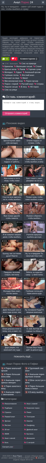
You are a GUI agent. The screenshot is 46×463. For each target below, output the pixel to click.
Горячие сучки (34, 69)
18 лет (7, 429)
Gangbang (30, 425)
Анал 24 (23, 2)
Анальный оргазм (32, 72)
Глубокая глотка (11, 75)
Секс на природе (28, 63)
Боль (6, 442)
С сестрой (30, 442)
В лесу (24, 87)
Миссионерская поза (13, 81)
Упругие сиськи (11, 87)
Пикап (28, 412)
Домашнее (30, 438)
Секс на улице (10, 90)
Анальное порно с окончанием (10, 393)
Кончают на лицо (11, 78)
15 (7, 59)
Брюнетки (8, 66)
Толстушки (30, 417)
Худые (19, 72)
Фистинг (7, 425)
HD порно (34, 87)
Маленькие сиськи (24, 66)
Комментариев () (28, 59)
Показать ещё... (23, 356)
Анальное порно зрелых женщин (10, 381)
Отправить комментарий (16, 113)
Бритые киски (10, 69)
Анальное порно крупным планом (34, 375)
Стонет (38, 66)
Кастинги (29, 434)
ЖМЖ (6, 434)
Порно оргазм (31, 81)
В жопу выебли (36, 392)
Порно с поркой (11, 84)
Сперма (40, 84)
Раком (22, 69)
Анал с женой (9, 438)
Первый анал (9, 417)
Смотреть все (7, 447)
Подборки (8, 408)
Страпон (7, 412)
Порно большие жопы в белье (34, 387)
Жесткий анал (27, 75)
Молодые (8, 72)
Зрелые (7, 421)
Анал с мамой (31, 404)
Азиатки (29, 421)
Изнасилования (10, 404)
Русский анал (27, 84)
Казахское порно (33, 408)
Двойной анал (31, 429)
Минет (25, 78)
